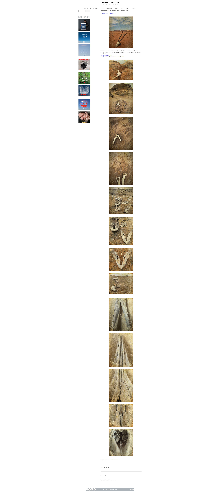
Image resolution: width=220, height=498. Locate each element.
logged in (107, 479)
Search (88, 10)
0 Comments (111, 13)
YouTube (94, 489)
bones (104, 460)
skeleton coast (117, 460)
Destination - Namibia (105, 13)
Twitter (89, 489)
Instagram (92, 489)
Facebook (87, 489)
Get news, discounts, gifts (110, 489)
